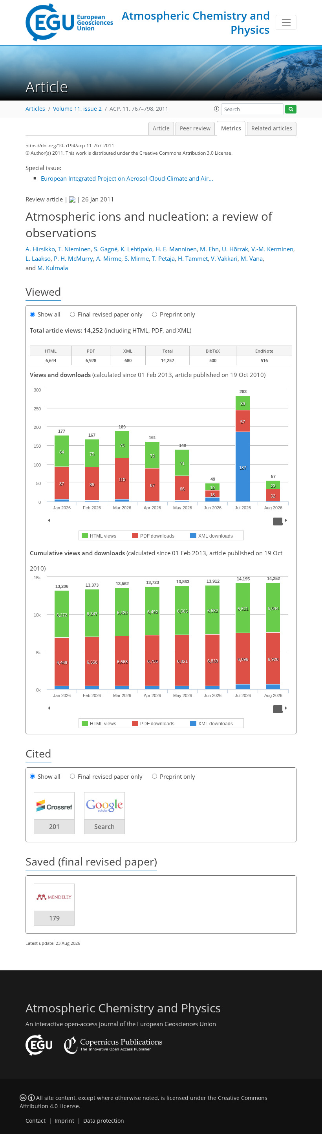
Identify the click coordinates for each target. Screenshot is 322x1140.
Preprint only (177, 314)
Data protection (103, 1120)
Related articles (271, 128)
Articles (35, 108)
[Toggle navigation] (286, 22)
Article (161, 128)
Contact (36, 1120)
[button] (217, 108)
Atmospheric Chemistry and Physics (196, 22)
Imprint (64, 1120)
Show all (49, 314)
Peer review (195, 128)
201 (54, 826)
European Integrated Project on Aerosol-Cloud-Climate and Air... (127, 178)
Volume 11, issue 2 (77, 108)
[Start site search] (290, 109)
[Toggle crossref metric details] (54, 805)
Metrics (231, 128)
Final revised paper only (110, 314)
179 (54, 918)
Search (104, 826)
